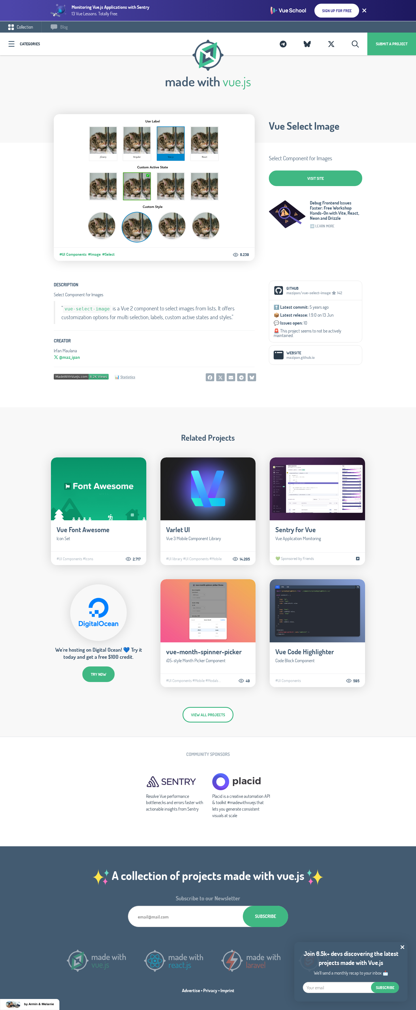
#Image (94, 254)
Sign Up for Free (336, 10)
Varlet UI (178, 529)
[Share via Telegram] (241, 377)
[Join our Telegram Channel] (283, 44)
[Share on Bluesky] (252, 377)
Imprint (227, 990)
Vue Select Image (304, 125)
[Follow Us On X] (331, 44)
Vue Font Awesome (83, 529)
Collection (24, 27)
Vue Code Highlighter (304, 651)
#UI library (174, 559)
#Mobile (215, 559)
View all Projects (208, 714)
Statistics (127, 377)
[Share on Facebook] (210, 377)
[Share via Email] (231, 377)
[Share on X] (220, 377)
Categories (30, 43)
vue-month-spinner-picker (204, 651)
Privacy (210, 990)
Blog (63, 27)
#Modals (211, 681)
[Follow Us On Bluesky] (307, 44)
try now (98, 674)
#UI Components (73, 254)
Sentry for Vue (295, 529)
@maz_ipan (69, 357)
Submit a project (392, 43)
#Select (108, 254)
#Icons (88, 559)
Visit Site (315, 178)
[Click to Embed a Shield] (81, 376)
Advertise (191, 990)
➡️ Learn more (322, 226)
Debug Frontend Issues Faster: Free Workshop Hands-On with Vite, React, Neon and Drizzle (334, 210)
